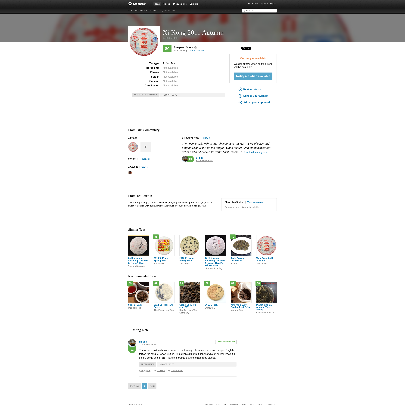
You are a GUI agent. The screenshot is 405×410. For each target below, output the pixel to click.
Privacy (260, 404)
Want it (146, 159)
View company (255, 202)
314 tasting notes (204, 160)
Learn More (253, 4)
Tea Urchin (150, 10)
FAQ (225, 404)
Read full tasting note (256, 152)
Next (152, 386)
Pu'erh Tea (169, 63)
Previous (135, 386)
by (170, 37)
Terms (251, 404)
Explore (194, 4)
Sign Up (264, 4)
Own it (144, 167)
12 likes (161, 370)
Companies (139, 10)
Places (166, 4)
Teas (157, 4)
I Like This (155, 370)
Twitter (243, 404)
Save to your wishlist (255, 95)
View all (207, 138)
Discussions (180, 4)
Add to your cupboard (256, 102)
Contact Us (271, 404)
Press (218, 404)
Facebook (234, 404)
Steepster (139, 4)
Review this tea (252, 89)
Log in (273, 4)
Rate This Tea (197, 50)
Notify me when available (253, 76)
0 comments (177, 370)
